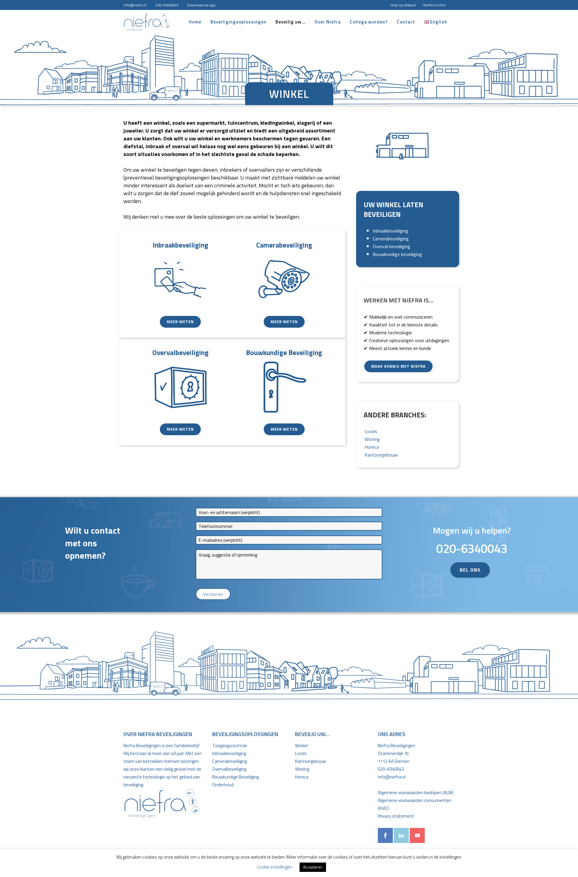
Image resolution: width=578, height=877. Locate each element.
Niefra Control (434, 5)
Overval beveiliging (391, 246)
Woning (372, 439)
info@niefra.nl (135, 5)
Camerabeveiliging (391, 238)
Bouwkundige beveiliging (397, 254)
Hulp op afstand (403, 5)
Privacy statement (396, 816)
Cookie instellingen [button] (274, 866)
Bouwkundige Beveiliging (235, 776)
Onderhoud (223, 784)
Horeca (372, 447)
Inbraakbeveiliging (390, 230)
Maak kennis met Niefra (398, 366)
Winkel (301, 745)
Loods (371, 431)
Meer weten (180, 322)
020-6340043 (167, 5)
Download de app (201, 5)
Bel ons (470, 569)
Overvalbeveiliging (229, 769)
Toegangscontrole (229, 745)
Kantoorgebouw (381, 454)
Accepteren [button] (312, 867)
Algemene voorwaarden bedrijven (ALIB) (415, 792)
